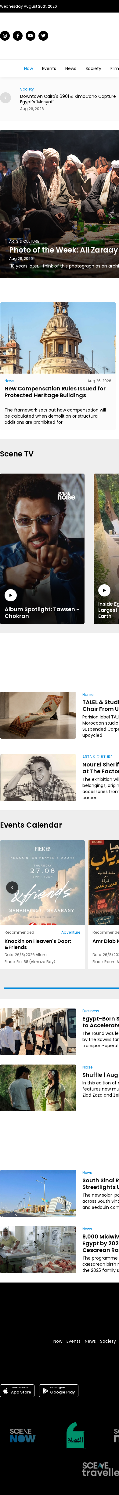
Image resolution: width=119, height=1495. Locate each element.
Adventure (70, 932)
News (70, 68)
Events (49, 68)
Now (28, 68)
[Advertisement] (95, 661)
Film (114, 68)
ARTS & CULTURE (97, 756)
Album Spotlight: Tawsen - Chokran (42, 612)
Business (90, 1010)
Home (87, 694)
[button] (5, 97)
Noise (87, 1067)
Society (93, 68)
